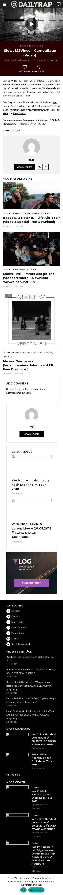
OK (23, 890)
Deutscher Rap (28, 46)
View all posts (24, 167)
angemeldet (23, 389)
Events (35, 787)
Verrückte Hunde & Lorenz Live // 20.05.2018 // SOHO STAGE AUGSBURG (31, 530)
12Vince (7, 130)
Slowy (16, 130)
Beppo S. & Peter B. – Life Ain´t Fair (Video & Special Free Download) (31, 220)
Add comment (24, 60)
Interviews (39, 352)
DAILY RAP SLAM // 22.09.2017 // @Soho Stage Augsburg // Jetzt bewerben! (31, 700)
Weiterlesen (36, 890)
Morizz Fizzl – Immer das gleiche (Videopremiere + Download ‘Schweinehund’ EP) (29, 278)
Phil (35, 60)
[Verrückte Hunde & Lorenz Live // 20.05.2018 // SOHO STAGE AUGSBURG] (32, 510)
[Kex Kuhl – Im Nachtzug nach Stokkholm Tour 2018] (32, 466)
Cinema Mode (38, 71)
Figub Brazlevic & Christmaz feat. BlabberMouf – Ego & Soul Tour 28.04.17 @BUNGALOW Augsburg (31, 714)
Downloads (25, 213)
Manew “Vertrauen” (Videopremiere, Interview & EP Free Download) (28, 365)
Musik (40, 46)
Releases (45, 213)
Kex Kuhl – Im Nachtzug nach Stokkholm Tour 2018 (30, 485)
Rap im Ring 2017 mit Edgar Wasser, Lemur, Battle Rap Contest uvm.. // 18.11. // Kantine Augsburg (29, 686)
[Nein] (58, 884)
